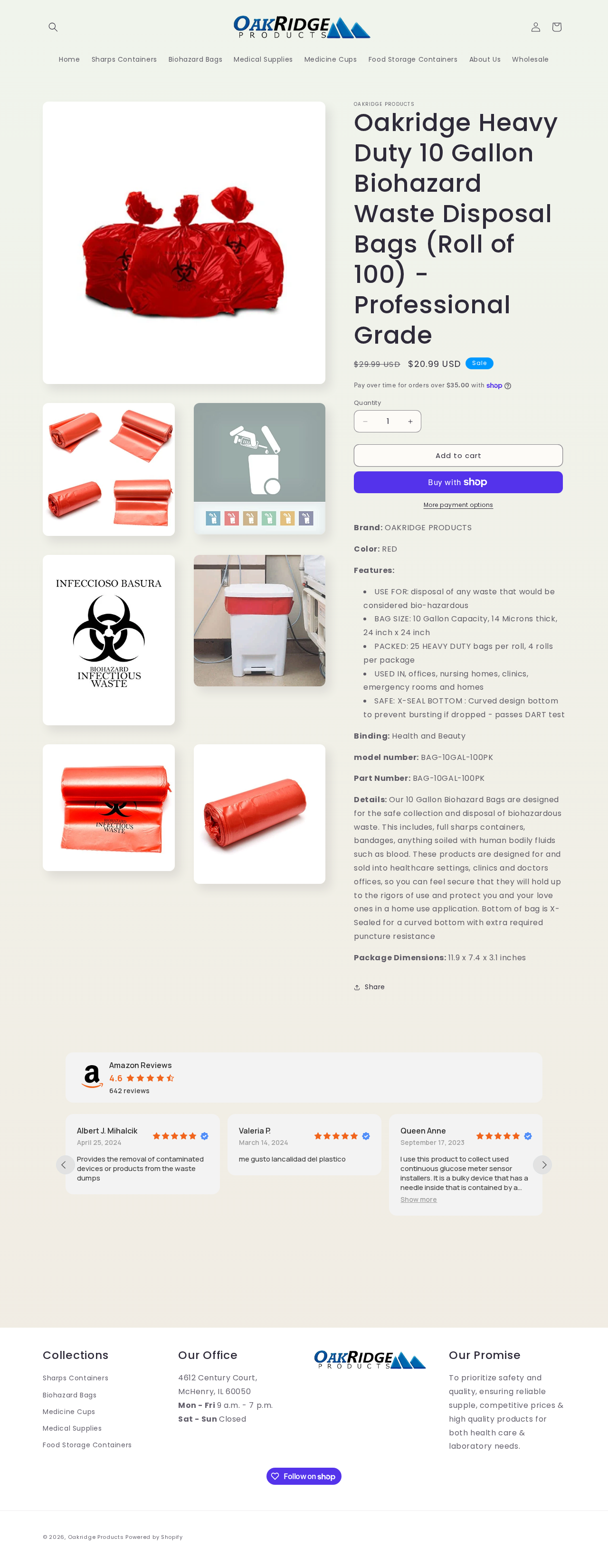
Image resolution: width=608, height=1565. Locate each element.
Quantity (367, 402)
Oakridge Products (96, 1537)
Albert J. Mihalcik (107, 1130)
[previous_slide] (65, 1164)
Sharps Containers (75, 1378)
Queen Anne (423, 1130)
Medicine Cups (69, 1411)
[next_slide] (542, 1164)
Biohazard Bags (69, 1395)
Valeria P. (255, 1130)
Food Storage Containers (87, 1445)
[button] (53, 27)
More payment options (459, 505)
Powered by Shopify (154, 1537)
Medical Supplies (72, 1428)
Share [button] (375, 987)
